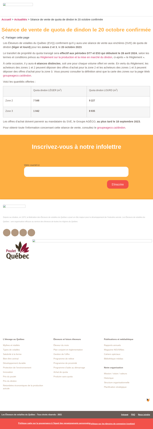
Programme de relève (63, 358)
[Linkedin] (31, 232)
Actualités (20, 19)
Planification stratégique (115, 387)
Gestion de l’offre (61, 354)
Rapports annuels (112, 345)
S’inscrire (118, 184)
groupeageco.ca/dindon (17, 75)
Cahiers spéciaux (112, 354)
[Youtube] (23, 232)
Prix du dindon (10, 381)
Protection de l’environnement (17, 367)
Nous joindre (144, 414)
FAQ (133, 414)
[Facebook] (6, 232)
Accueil (6, 19)
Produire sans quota (63, 376)
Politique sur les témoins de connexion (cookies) (112, 424)
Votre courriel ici (32, 165)
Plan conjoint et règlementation (68, 349)
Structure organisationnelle (116, 382)
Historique (109, 378)
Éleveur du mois (61, 345)
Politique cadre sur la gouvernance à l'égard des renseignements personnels (53, 423)
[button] (147, 8)
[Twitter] (15, 232)
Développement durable (14, 363)
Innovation (8, 372)
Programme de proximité (65, 363)
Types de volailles (11, 349)
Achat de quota (60, 372)
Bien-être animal (11, 358)
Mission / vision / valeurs (115, 373)
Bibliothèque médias (113, 358)
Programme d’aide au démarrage (69, 367)
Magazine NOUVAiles (114, 349)
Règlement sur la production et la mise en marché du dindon (76, 57)
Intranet (124, 414)
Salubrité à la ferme (12, 354)
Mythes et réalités (11, 345)
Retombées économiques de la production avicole (23, 387)
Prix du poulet (9, 376)
